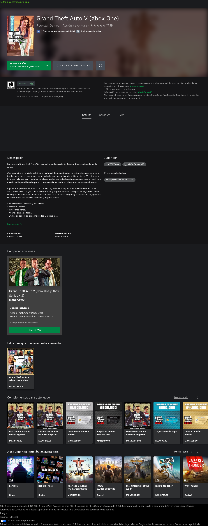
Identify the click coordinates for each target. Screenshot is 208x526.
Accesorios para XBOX (64, 505)
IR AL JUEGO (35, 330)
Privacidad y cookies (85, 524)
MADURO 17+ (25, 84)
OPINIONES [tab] (104, 115)
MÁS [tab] (122, 115)
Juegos (3, 513)
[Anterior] (192, 397)
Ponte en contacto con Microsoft (57, 524)
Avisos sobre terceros (163, 524)
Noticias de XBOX (85, 505)
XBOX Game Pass (43, 505)
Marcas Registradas (141, 524)
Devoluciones (81, 509)
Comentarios (129, 505)
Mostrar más (13, 224)
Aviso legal (124, 524)
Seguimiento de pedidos (101, 509)
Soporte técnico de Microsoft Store (54, 509)
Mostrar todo (181, 397)
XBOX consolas (8, 505)
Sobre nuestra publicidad (188, 524)
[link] (20, 368)
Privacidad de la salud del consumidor (20, 524)
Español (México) (9, 516)
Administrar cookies (107, 524)
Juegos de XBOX (25, 505)
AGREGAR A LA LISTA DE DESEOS (74, 65)
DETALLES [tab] (86, 115)
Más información (137, 85)
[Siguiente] (198, 397)
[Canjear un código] (100, 65)
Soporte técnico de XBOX (108, 505)
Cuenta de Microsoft (25, 509)
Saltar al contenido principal (14, 1)
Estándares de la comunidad (151, 505)
